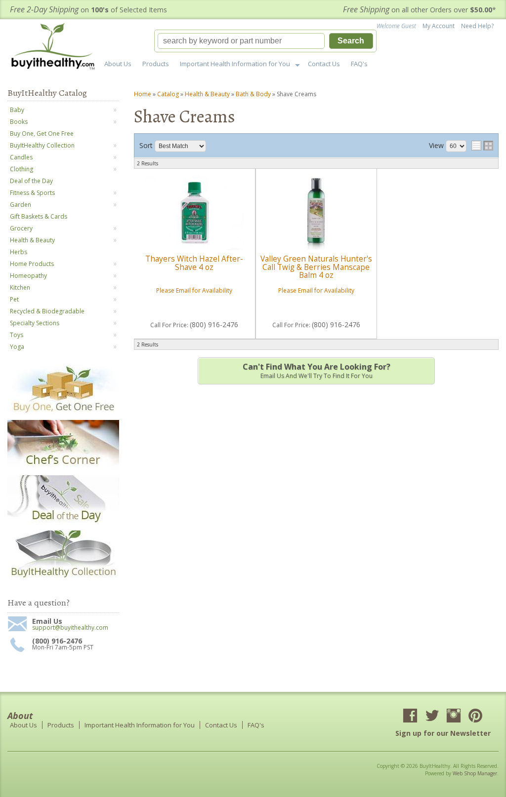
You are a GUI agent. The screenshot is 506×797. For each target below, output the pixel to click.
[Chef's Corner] (63, 467)
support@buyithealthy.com (70, 628)
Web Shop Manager (475, 773)
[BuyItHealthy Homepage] (56, 47)
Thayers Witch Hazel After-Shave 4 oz (194, 263)
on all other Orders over (419, 9)
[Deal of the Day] (63, 522)
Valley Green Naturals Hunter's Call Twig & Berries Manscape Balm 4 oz (316, 267)
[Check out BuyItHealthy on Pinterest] (475, 716)
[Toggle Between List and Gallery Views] (482, 146)
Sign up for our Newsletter (443, 733)
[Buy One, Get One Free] (63, 412)
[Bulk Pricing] (63, 577)
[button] (265, 41)
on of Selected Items (88, 9)
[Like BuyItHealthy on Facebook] (410, 716)
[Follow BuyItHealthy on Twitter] (431, 716)
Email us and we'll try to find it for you (316, 370)
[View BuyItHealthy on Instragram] (453, 716)
